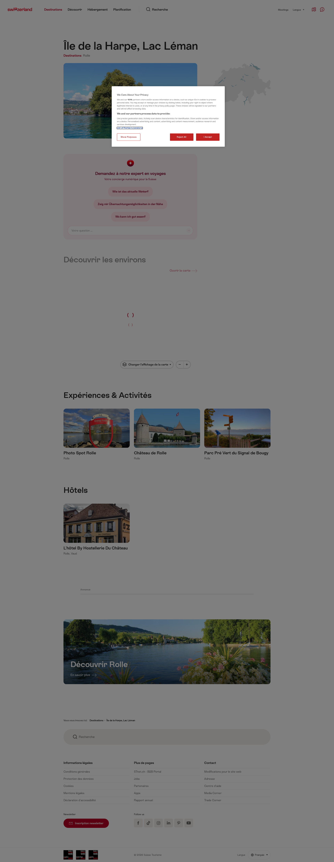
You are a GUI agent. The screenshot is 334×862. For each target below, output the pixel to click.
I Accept (208, 137)
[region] (168, 116)
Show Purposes (129, 137)
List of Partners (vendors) (130, 128)
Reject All (181, 137)
